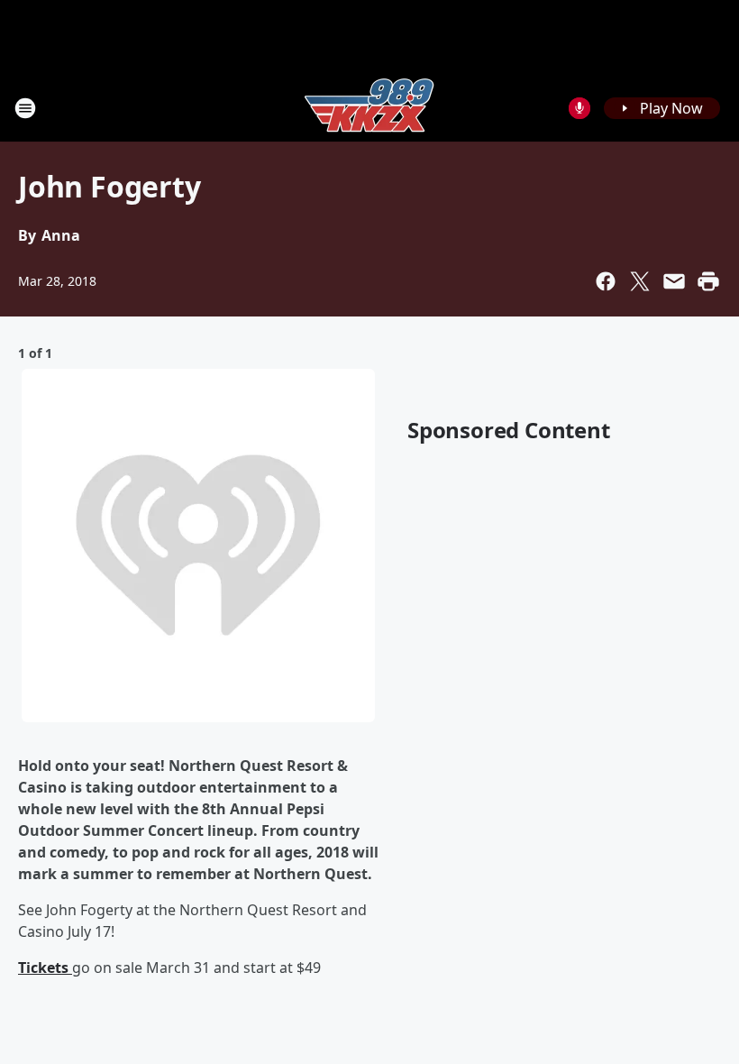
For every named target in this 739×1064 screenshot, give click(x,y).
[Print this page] (708, 281)
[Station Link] (369, 107)
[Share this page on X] (639, 281)
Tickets (45, 967)
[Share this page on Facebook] (605, 281)
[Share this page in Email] (674, 281)
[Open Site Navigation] (25, 108)
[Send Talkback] (579, 108)
